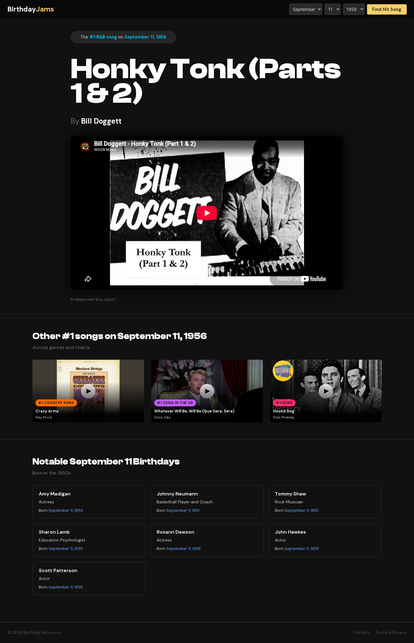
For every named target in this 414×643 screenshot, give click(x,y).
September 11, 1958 (183, 548)
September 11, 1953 (302, 510)
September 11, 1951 (182, 510)
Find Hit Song (386, 9)
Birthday (30, 9)
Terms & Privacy (391, 632)
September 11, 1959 (302, 548)
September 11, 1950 (65, 510)
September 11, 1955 (65, 548)
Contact (361, 632)
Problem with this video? (93, 299)
